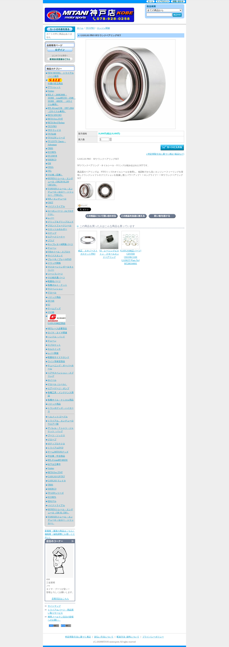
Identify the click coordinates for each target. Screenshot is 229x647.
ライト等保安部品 (56, 361)
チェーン (52, 248)
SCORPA (52, 152)
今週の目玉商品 (55, 83)
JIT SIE (51, 301)
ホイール (52, 380)
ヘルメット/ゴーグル (58, 416)
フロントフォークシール (59, 225)
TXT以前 (52, 134)
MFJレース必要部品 (57, 328)
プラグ (51, 240)
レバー (51, 218)
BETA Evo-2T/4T (55, 119)
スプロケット (54, 345)
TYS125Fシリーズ (56, 137)
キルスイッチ (54, 349)
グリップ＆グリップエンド (61, 221)
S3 (49, 304)
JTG (50, 171)
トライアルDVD (55, 448)
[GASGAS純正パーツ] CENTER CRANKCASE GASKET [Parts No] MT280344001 (130, 257)
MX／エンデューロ (57, 199)
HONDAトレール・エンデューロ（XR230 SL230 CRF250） (60, 181)
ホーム (80, 28)
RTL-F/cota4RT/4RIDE (58, 460)
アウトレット (54, 87)
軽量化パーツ (54, 281)
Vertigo (51, 91)
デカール (52, 292)
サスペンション (55, 289)
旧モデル (52, 501)
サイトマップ (54, 606)
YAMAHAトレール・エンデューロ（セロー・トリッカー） (61, 520)
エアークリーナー (56, 237)
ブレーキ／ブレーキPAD (59, 259)
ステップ (52, 233)
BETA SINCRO (55, 115)
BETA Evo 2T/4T (55, 472)
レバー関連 (53, 353)
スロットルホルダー (57, 229)
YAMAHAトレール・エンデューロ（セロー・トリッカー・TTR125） (61, 191)
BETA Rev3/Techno (56, 122)
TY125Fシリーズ (56, 493)
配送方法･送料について (128, 637)
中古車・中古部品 (56, 456)
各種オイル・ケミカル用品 (61, 400)
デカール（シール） (57, 384)
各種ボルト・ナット (57, 285)
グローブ (52, 439)
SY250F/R (52, 156)
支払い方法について (103, 637)
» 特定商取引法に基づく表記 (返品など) (165, 154)
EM (49, 163)
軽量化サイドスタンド (58, 357)
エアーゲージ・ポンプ (58, 388)
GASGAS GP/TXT (56, 476)
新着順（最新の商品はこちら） (60, 531)
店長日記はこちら (60, 598)
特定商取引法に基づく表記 (78, 637)
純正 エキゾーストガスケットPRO (88, 252)
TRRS (50, 148)
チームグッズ (54, 308)
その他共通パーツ (56, 277)
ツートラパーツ (55, 274)
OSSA (50, 167)
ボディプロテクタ (56, 443)
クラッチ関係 (54, 263)
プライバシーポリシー (153, 637)
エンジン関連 (103, 28)
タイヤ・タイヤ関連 (57, 332)
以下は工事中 (54, 464)
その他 (51, 312)
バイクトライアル (56, 206)
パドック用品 (54, 297)
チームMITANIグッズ (58, 452)
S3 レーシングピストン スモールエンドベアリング (109, 253)
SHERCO (52, 159)
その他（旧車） (55, 174)
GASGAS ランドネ (57, 480)
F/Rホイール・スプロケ (59, 252)
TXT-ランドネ (54, 130)
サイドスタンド (55, 255)
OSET (50, 202)
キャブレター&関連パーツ (60, 244)
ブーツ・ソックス (56, 435)
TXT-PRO (52, 126)
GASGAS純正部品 (56, 323)
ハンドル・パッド (56, 336)
